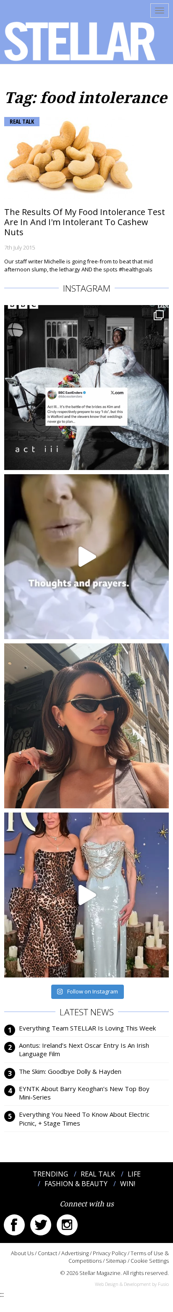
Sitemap (116, 1260)
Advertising (75, 1253)
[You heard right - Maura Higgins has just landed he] (86, 725)
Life (134, 1174)
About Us (22, 1253)
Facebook (14, 1224)
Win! (127, 1183)
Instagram (67, 1224)
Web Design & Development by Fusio (132, 1284)
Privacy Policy (109, 1253)
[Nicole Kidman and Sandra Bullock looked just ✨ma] (86, 895)
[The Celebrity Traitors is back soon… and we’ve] (86, 556)
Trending (50, 1174)
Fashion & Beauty (76, 1183)
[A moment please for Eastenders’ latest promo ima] (86, 387)
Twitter (40, 1224)
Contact (47, 1253)
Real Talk (22, 121)
